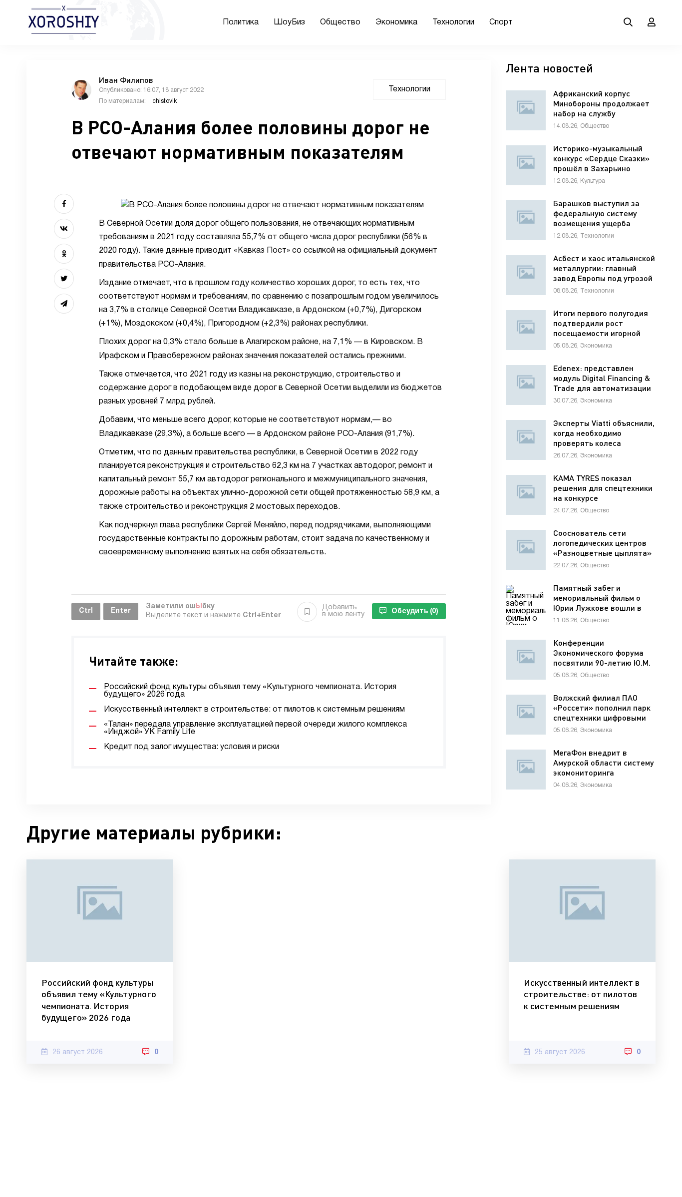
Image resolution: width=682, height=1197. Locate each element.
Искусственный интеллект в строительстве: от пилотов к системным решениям (582, 994)
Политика (241, 22)
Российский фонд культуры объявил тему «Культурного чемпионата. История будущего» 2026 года (98, 1000)
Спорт (501, 22)
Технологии (453, 22)
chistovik (164, 101)
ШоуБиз (289, 22)
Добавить (343, 611)
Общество (340, 22)
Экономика (396, 22)
